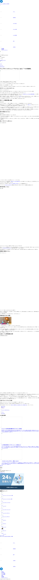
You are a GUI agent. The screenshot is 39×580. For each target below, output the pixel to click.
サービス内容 (3, 573)
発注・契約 (3, 413)
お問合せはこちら (2, 472)
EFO (20, 96)
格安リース (29, 104)
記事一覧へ (1, 465)
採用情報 (3, 49)
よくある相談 (3, 574)
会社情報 (3, 48)
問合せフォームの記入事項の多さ (15, 181)
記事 (2, 575)
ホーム (2, 571)
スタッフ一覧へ (2, 535)
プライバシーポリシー (5, 577)
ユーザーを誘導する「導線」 (14, 183)
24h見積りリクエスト (3, 60)
